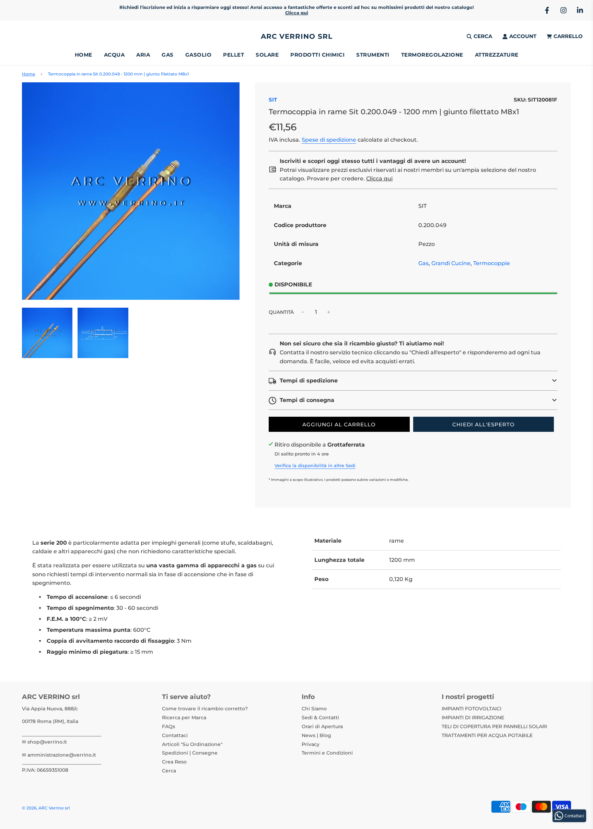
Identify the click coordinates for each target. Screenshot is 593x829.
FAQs (168, 726)
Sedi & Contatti (320, 717)
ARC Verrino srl (297, 36)
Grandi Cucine (450, 263)
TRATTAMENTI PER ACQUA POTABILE (487, 735)
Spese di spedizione (329, 140)
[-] (303, 312)
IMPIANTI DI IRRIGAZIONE (473, 717)
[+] (328, 312)
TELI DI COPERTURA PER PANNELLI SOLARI (494, 726)
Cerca (169, 771)
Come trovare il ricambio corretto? (205, 709)
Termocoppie (491, 263)
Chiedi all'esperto (483, 424)
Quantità (281, 312)
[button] (413, 380)
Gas (423, 263)
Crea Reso (174, 762)
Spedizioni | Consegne (190, 753)
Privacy (310, 744)
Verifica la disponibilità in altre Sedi (315, 465)
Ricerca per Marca (184, 717)
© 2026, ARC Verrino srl (46, 807)
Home (83, 54)
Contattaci (175, 735)
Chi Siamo (314, 709)
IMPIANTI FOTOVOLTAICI (471, 709)
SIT (273, 99)
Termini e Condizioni (327, 753)
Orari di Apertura (322, 726)
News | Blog (316, 735)
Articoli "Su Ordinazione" (192, 744)
